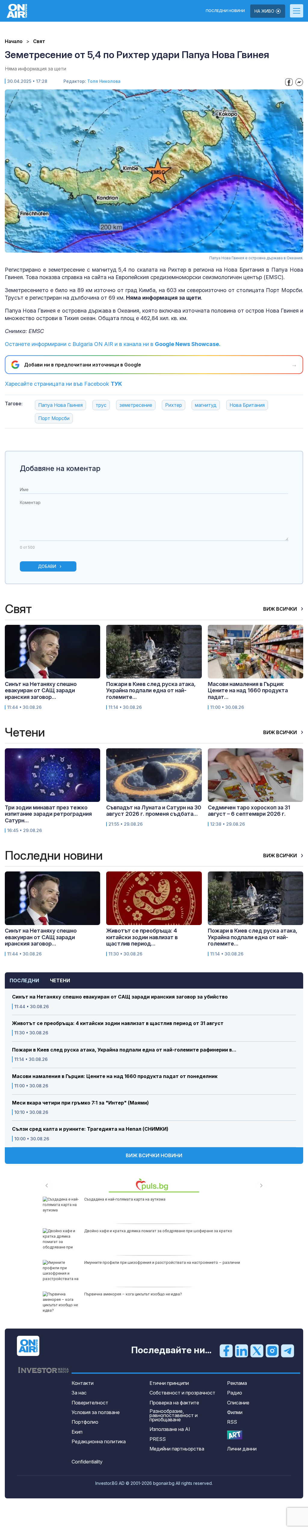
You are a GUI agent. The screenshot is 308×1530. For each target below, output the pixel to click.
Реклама (237, 1383)
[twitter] (256, 1350)
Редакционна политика (99, 1441)
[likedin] (241, 1350)
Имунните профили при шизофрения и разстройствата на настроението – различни (162, 1262)
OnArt (234, 1435)
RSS (232, 1422)
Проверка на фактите (174, 1403)
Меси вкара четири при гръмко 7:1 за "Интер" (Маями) (80, 1103)
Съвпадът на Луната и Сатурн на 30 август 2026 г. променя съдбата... (153, 810)
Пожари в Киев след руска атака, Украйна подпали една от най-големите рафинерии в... (124, 1050)
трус (101, 405)
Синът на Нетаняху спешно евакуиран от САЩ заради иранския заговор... (41, 690)
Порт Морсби (53, 418)
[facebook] (226, 1350)
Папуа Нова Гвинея (60, 405)
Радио (234, 1393)
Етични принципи (169, 1383)
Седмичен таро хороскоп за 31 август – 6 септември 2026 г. (249, 810)
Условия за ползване (96, 1412)
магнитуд (206, 405)
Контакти (83, 1383)
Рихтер (173, 405)
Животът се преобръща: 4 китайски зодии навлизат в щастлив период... (142, 937)
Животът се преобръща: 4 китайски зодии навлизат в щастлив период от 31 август (117, 1023)
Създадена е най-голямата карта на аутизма (124, 1199)
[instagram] (272, 1350)
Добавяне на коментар (60, 468)
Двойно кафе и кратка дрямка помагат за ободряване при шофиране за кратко (158, 1231)
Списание (238, 1403)
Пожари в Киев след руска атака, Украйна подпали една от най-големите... (151, 690)
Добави (47, 566)
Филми (234, 1412)
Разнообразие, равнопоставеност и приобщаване (173, 1415)
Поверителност (90, 1403)
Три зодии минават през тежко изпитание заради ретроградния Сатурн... (48, 814)
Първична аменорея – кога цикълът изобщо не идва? (133, 1294)
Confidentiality (87, 1462)
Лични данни (242, 1449)
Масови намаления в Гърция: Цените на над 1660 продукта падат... (248, 690)
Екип (77, 1432)
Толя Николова (104, 81)
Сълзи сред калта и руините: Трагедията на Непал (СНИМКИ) (90, 1129)
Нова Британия (247, 405)
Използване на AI (169, 1429)
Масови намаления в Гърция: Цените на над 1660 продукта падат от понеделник (114, 1076)
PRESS (157, 1439)
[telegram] (287, 1350)
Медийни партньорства (176, 1449)
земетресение (135, 405)
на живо (265, 11)
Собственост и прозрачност (182, 1393)
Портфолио (85, 1422)
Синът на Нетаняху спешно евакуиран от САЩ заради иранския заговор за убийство (120, 997)
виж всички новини (154, 1155)
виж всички (280, 609)
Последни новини (225, 11)
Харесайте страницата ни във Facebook (63, 384)
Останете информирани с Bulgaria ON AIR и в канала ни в (112, 344)
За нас (79, 1393)
